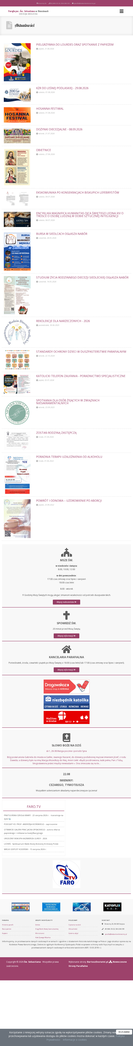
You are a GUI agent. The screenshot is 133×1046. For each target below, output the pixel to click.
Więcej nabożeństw (65, 602)
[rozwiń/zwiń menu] (122, 11)
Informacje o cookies (75, 1039)
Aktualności (24, 25)
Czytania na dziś (75, 925)
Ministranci (39, 933)
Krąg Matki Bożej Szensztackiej (47, 929)
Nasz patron (6, 929)
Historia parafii (7, 925)
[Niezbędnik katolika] (67, 701)
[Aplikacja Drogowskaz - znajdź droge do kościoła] (67, 686)
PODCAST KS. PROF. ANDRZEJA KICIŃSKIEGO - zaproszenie (30, 824)
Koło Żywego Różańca (43, 937)
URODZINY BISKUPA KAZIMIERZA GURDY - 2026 (25, 838)
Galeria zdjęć (73, 933)
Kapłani (5, 933)
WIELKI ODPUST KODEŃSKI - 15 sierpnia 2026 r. (25, 849)
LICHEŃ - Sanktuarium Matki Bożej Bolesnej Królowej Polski (31, 844)
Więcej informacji (65, 635)
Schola (37, 925)
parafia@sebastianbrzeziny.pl (84, 3)
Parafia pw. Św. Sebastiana (28, 12)
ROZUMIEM (124, 1032)
